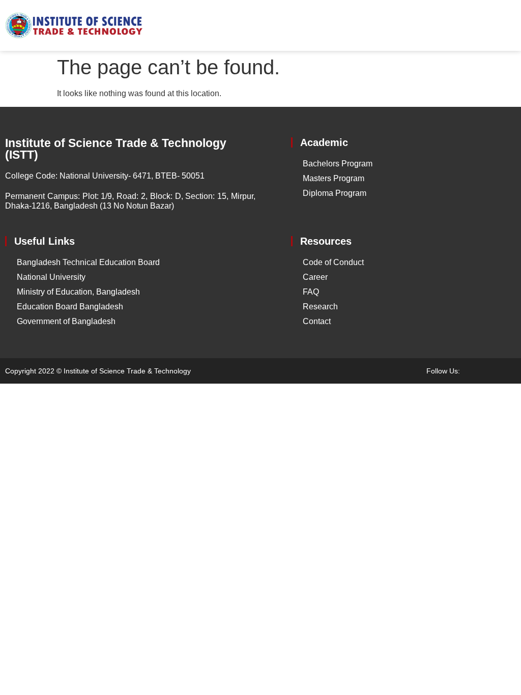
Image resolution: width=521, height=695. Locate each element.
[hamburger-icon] (504, 25)
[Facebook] (475, 371)
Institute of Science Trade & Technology (127, 371)
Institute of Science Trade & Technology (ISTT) (115, 148)
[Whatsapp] (511, 371)
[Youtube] (493, 371)
